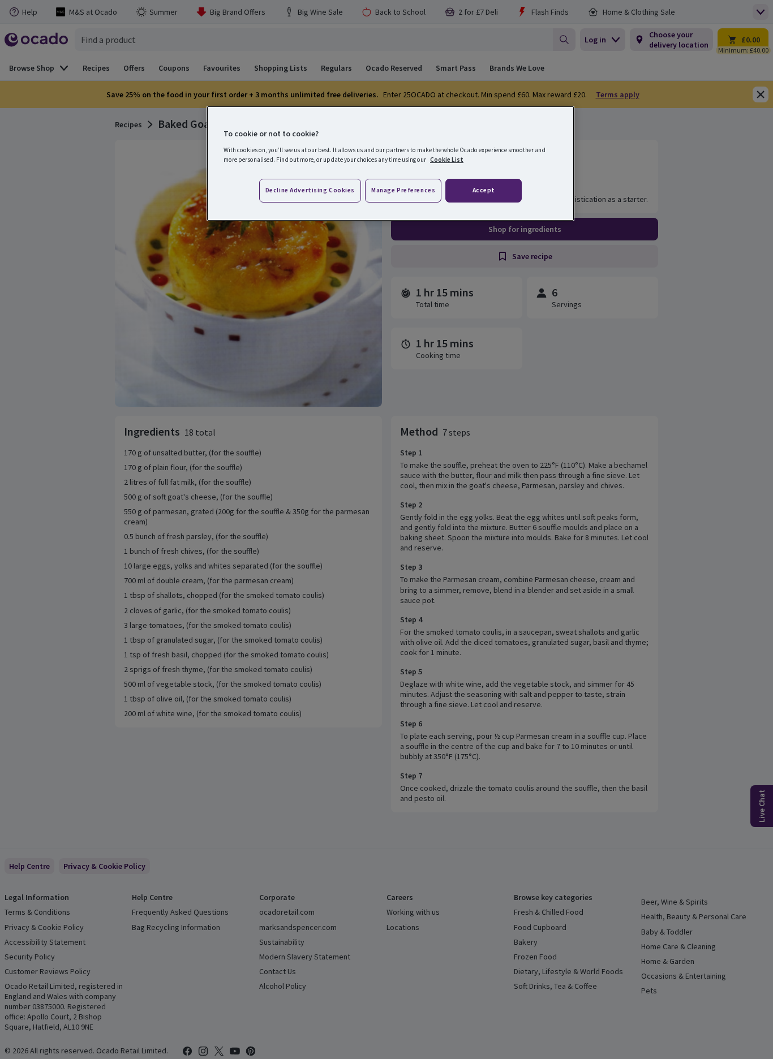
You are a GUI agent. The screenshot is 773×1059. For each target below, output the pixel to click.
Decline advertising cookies (310, 190)
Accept (484, 190)
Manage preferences (403, 190)
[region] (390, 163)
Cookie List (446, 159)
